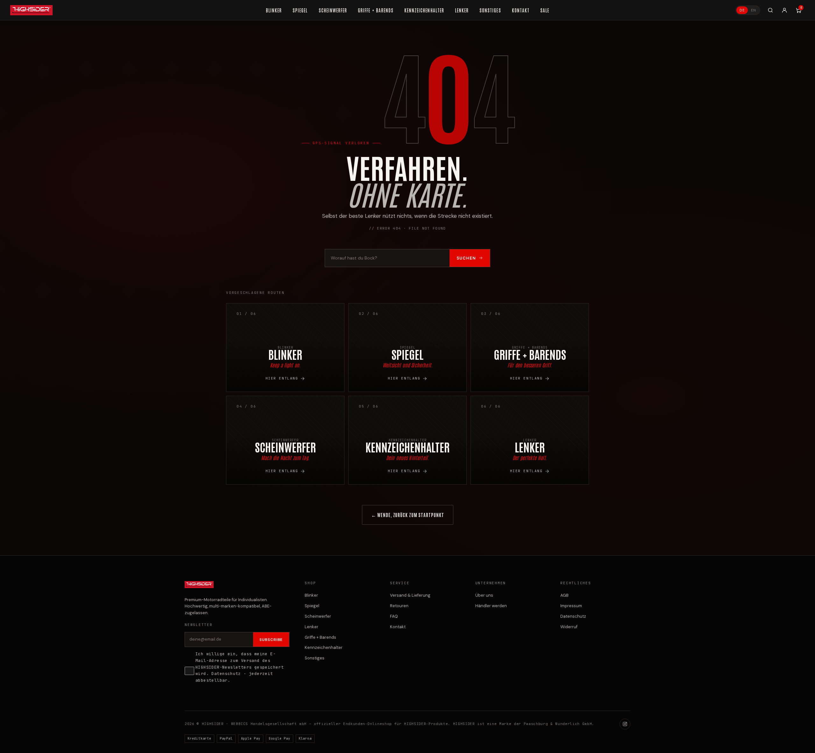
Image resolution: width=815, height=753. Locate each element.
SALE (544, 10)
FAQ (394, 616)
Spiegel (312, 605)
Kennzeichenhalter (324, 647)
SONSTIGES (490, 10)
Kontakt (398, 626)
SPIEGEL (300, 10)
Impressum (571, 605)
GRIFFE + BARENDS (375, 10)
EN (753, 10)
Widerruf (569, 626)
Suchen (466, 258)
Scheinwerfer (318, 616)
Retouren (399, 605)
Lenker (311, 626)
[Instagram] (625, 724)
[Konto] (784, 10)
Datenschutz (226, 673)
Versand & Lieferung (410, 595)
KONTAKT (520, 10)
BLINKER (274, 10)
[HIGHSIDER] (31, 10)
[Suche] (770, 10)
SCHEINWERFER (333, 10)
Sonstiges (314, 658)
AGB (564, 595)
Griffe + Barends (320, 637)
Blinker (311, 595)
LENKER (462, 10)
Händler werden (491, 605)
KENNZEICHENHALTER (424, 10)
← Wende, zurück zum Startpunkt (407, 515)
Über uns (484, 595)
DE (742, 10)
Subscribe (271, 639)
